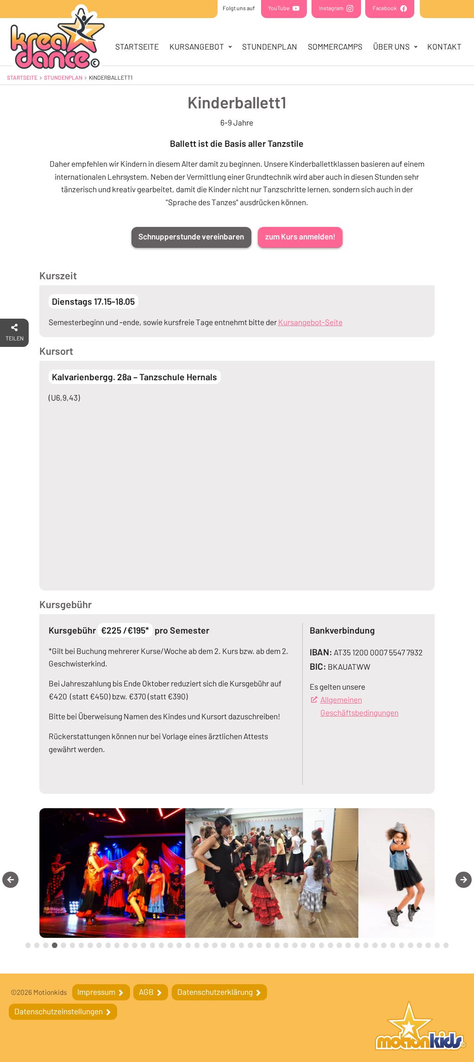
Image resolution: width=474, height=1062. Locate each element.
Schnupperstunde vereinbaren (191, 236)
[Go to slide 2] (37, 945)
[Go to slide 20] (197, 945)
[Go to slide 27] (259, 945)
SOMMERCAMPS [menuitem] (335, 46)
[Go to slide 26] (250, 945)
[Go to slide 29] (277, 945)
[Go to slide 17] (170, 945)
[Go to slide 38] (357, 945)
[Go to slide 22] (215, 945)
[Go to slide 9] (99, 945)
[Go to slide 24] (233, 945)
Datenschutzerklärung (215, 991)
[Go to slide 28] (268, 945)
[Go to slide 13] (134, 945)
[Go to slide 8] (90, 945)
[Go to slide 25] (241, 945)
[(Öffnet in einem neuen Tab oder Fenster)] (420, 1027)
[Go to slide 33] (313, 945)
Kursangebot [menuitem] (196, 46)
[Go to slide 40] (375, 945)
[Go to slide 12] (126, 945)
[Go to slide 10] (108, 945)
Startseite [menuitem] (137, 46)
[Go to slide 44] (410, 945)
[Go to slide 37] (348, 945)
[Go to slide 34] (321, 945)
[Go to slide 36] (339, 945)
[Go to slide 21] (206, 945)
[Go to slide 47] (437, 945)
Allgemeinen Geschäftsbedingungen (372, 706)
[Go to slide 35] (330, 945)
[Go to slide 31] (295, 945)
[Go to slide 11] (117, 945)
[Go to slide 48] (446, 945)
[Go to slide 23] (223, 945)
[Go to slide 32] (303, 945)
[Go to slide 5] (63, 945)
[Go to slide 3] (46, 945)
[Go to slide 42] (393, 945)
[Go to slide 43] (402, 945)
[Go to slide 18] (179, 945)
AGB (147, 991)
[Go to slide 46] (428, 945)
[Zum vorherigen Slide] (10, 880)
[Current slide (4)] (54, 945)
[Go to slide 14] (143, 945)
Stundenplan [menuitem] (269, 46)
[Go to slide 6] (72, 945)
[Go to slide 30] (286, 945)
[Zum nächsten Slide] (463, 880)
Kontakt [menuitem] (444, 46)
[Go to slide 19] (188, 945)
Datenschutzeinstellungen (59, 1011)
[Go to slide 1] (28, 945)
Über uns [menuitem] (391, 46)
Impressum (97, 991)
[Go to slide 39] (366, 945)
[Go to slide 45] (419, 945)
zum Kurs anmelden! (300, 236)
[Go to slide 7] (81, 945)
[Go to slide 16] (161, 945)
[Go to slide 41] (384, 945)
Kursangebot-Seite (310, 322)
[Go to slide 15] (153, 945)
